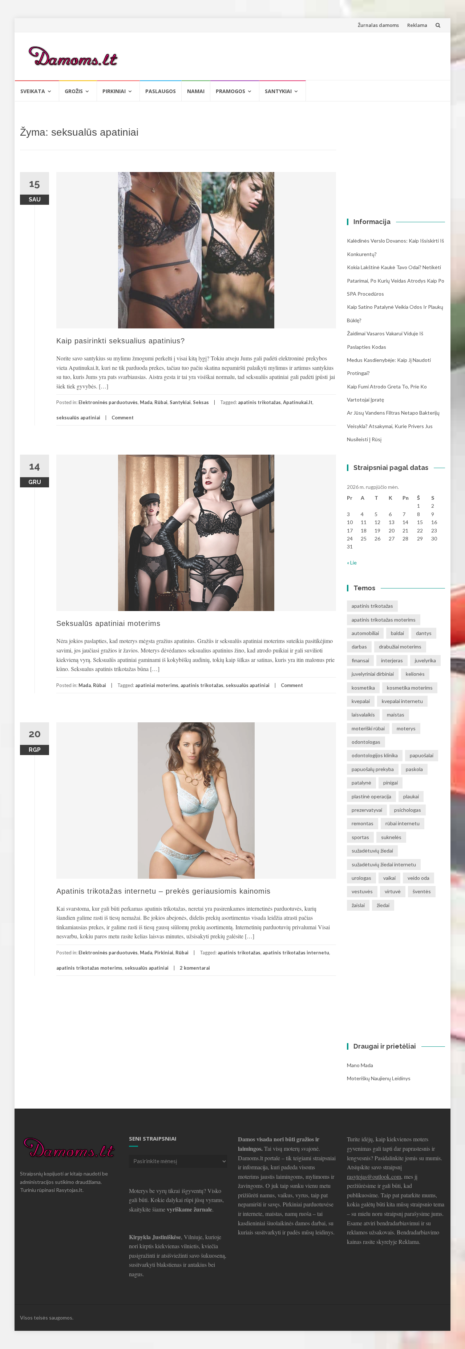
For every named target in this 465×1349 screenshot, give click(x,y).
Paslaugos (160, 91)
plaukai (411, 796)
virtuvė (393, 891)
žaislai (358, 905)
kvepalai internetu (402, 701)
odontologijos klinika (375, 755)
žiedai (383, 905)
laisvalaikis (363, 714)
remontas (362, 823)
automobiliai (365, 633)
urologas (361, 878)
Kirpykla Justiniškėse (155, 1237)
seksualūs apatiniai (78, 417)
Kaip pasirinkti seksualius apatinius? (120, 341)
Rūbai (160, 402)
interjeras (392, 660)
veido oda (418, 878)
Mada (146, 402)
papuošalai (421, 755)
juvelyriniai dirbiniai (373, 674)
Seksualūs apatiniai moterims (108, 623)
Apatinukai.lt (297, 402)
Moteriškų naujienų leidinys (379, 1078)
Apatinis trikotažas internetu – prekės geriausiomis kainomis (163, 891)
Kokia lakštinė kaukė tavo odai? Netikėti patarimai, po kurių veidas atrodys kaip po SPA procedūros (395, 280)
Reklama (417, 25)
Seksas (201, 402)
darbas (359, 646)
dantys (424, 633)
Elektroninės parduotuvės (108, 402)
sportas (360, 837)
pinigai (390, 782)
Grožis (74, 91)
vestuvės (362, 891)
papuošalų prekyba (373, 769)
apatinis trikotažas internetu (296, 952)
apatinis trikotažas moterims (89, 968)
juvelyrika (425, 660)
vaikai (389, 878)
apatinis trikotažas (259, 402)
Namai (196, 91)
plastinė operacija (371, 796)
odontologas (366, 742)
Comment (123, 417)
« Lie (352, 562)
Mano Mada (360, 1065)
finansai (360, 660)
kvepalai (361, 701)
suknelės (391, 837)
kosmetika (363, 688)
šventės (422, 891)
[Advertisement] (307, 55)
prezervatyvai (367, 810)
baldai (397, 633)
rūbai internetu (402, 823)
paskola (414, 769)
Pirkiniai (114, 91)
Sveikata (32, 91)
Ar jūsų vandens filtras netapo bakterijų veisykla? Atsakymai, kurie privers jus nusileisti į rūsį (393, 426)
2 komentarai (195, 968)
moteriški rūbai (368, 728)
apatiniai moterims (156, 685)
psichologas (407, 810)
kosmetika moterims (410, 688)
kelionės (415, 674)
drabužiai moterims (400, 646)
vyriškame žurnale (189, 1209)
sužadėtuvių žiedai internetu (384, 864)
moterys (406, 728)
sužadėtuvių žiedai (372, 850)
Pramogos (230, 91)
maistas (395, 714)
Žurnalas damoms (378, 25)
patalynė (361, 782)
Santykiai (278, 91)
